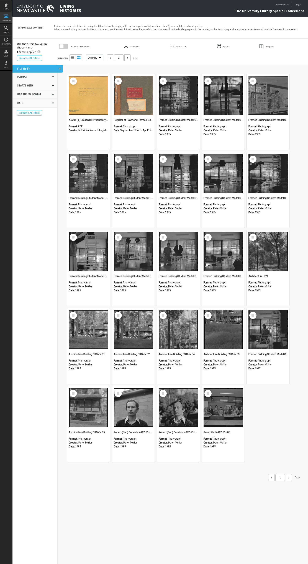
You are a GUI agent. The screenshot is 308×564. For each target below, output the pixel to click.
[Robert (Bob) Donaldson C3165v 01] (178, 407)
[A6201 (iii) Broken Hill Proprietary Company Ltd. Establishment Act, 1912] (88, 95)
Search (6, 32)
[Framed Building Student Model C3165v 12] (223, 95)
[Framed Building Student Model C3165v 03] (178, 251)
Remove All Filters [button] (29, 58)
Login (6, 56)
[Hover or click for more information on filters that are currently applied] (38, 52)
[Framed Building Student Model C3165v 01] (268, 329)
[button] (178, 46)
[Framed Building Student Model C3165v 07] (223, 173)
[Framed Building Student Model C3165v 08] (178, 173)
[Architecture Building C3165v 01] (88, 329)
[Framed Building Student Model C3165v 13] (178, 95)
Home (6, 9)
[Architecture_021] (268, 251)
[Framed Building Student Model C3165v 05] (88, 251)
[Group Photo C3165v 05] (223, 407)
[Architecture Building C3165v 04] (178, 329)
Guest (286, 4)
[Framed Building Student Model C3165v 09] (133, 173)
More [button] (6, 67)
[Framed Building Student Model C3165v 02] (223, 251)
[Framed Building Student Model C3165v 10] (88, 173)
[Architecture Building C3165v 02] (133, 329)
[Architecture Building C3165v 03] (223, 329)
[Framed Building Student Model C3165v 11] (268, 95)
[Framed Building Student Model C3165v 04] (133, 251)
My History (6, 44)
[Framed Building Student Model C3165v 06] (268, 173)
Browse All (6, 20)
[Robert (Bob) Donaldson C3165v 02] (133, 407)
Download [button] (131, 46)
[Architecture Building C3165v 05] (88, 407)
